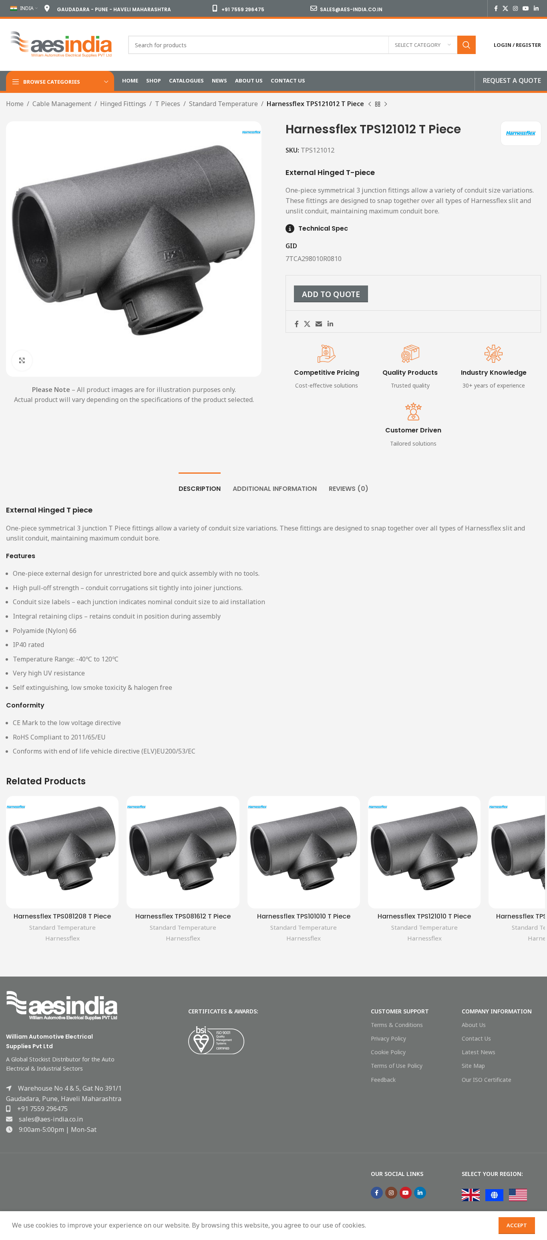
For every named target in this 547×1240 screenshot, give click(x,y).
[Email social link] (319, 324)
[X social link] (505, 8)
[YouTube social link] (525, 8)
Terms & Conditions (397, 1025)
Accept (517, 1225)
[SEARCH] (466, 45)
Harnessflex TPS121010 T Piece (424, 916)
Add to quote (331, 294)
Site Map (473, 1065)
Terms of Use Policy (396, 1065)
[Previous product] (370, 104)
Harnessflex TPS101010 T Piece (303, 916)
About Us (474, 1025)
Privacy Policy (388, 1038)
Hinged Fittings (123, 103)
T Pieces (167, 103)
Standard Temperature (223, 103)
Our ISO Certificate (486, 1079)
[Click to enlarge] (22, 360)
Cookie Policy (388, 1052)
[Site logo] (61, 44)
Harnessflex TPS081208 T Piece (62, 916)
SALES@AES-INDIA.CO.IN (351, 9)
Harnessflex (62, 938)
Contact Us (476, 1038)
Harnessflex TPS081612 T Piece (183, 916)
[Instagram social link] (515, 8)
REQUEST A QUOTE (512, 80)
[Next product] (386, 104)
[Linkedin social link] (536, 8)
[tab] (200, 484)
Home (15, 103)
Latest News (478, 1052)
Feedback (383, 1079)
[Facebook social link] (496, 8)
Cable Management (61, 103)
